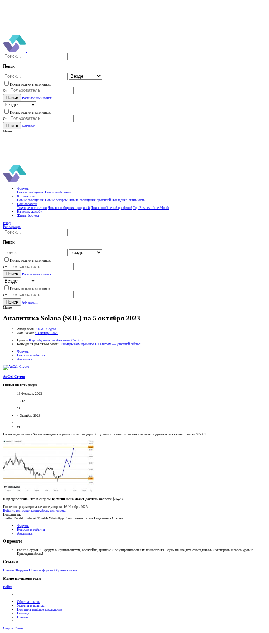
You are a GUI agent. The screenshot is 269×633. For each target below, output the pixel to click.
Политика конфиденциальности (39, 609)
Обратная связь (65, 570)
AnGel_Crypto (45, 329)
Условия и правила (30, 605)
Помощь (23, 613)
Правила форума (41, 570)
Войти (7, 587)
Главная (8, 570)
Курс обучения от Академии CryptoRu (57, 340)
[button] (7, 131)
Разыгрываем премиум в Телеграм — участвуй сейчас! (101, 344)
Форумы (21, 570)
